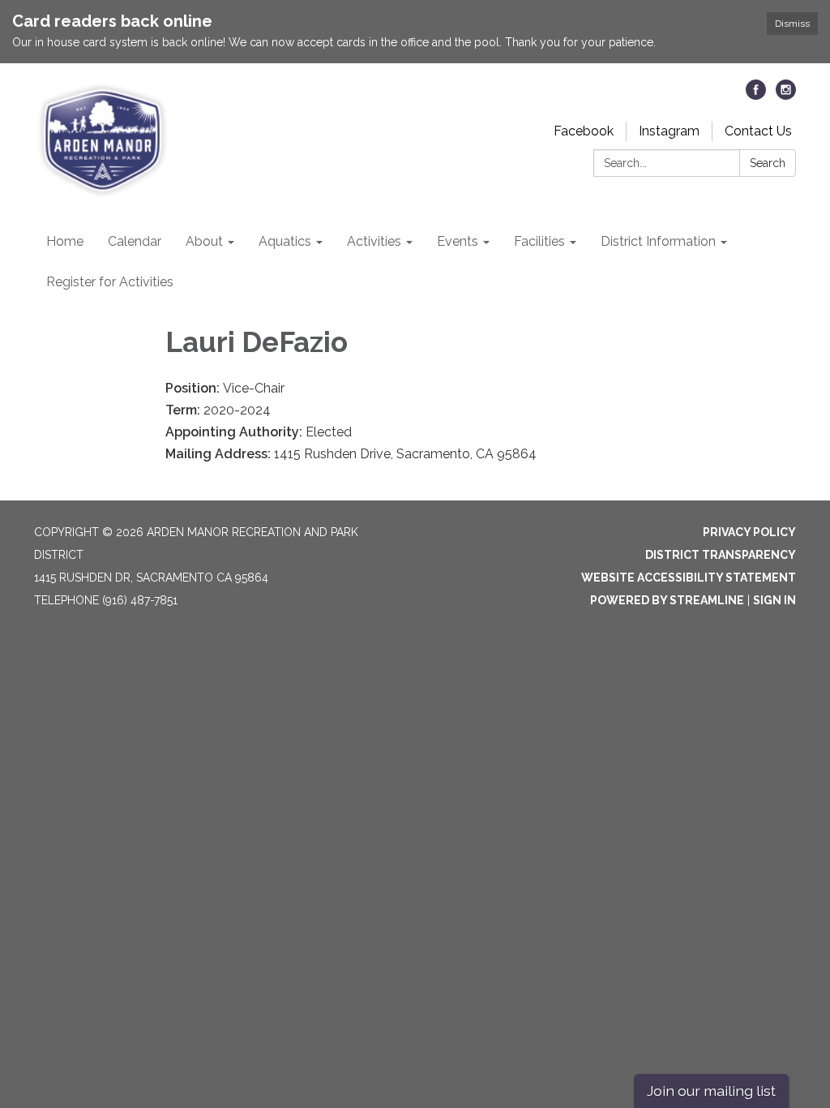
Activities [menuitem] (374, 241)
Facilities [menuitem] (539, 241)
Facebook (584, 131)
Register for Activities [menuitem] (109, 282)
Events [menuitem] (457, 241)
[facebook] (756, 95)
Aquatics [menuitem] (285, 241)
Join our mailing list (711, 1090)
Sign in (774, 600)
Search (767, 163)
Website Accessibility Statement (688, 577)
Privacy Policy (749, 532)
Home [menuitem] (64, 241)
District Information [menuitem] (658, 241)
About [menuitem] (204, 241)
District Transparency (720, 554)
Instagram (669, 131)
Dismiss (792, 23)
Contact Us (758, 131)
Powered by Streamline (667, 600)
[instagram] (786, 95)
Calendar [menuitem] (134, 241)
